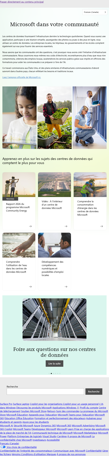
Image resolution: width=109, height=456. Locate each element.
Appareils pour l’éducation (43, 414)
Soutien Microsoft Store (34, 411)
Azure (37, 425)
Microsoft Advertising (83, 425)
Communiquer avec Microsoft (69, 450)
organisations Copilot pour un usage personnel (73, 403)
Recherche (12, 386)
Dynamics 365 (48, 425)
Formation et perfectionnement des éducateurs (59, 418)
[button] (49, 373)
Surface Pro (6, 403)
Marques (51, 454)
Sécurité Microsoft (23, 425)
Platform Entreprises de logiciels (24, 436)
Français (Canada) (9, 443)
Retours (51, 411)
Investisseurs (39, 439)
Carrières (62, 436)
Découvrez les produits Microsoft (34, 407)
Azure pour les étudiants (35, 421)
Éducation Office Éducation (19, 418)
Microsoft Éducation (17, 414)
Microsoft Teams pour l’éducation (76, 414)
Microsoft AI (6, 425)
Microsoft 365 (63, 425)
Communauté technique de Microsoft (52, 432)
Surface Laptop (21, 403)
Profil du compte (89, 407)
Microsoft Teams (22, 429)
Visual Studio (49, 436)
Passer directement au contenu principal (22, 1)
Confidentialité (94, 450)
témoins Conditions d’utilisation (29, 454)
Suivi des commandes (67, 411)
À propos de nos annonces (71, 454)
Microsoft (62, 429)
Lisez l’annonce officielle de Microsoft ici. (21, 77)
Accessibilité (53, 439)
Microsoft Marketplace (85, 432)
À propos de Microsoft (79, 436)
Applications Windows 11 (65, 407)
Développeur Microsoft (44, 429)
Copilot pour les (38, 403)
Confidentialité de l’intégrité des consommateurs (26, 450)
